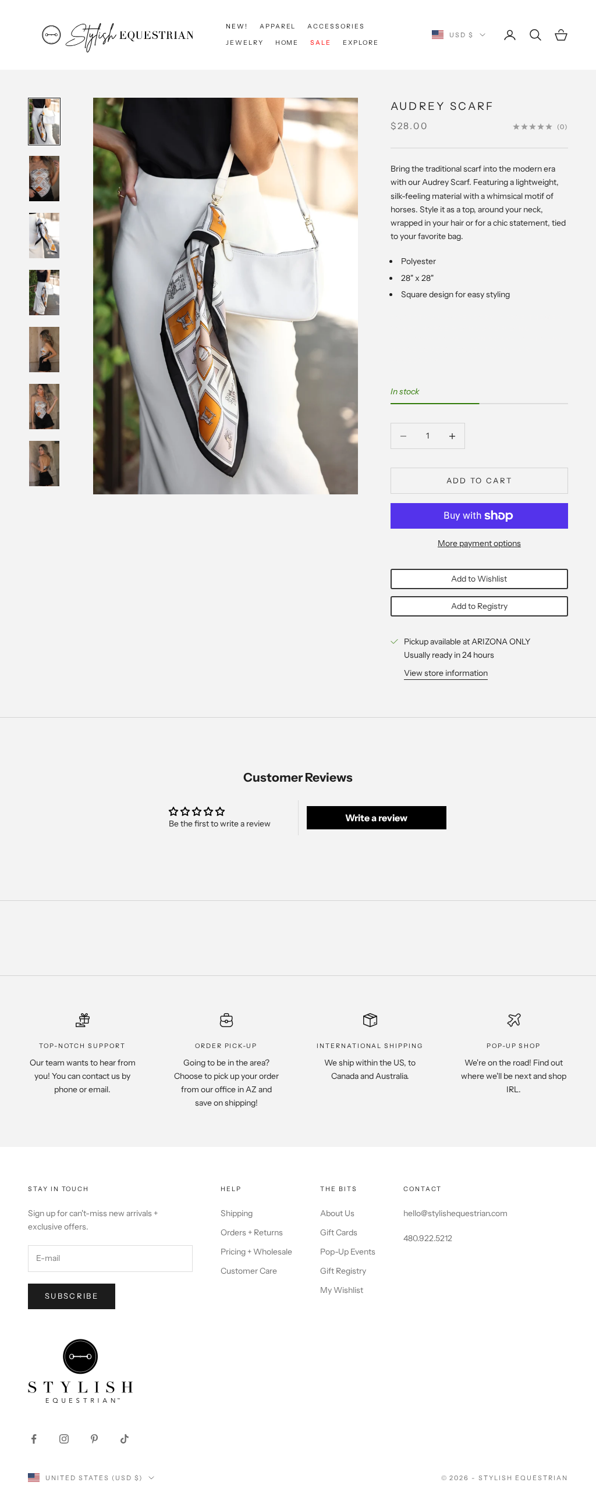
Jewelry (245, 43)
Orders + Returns (252, 1232)
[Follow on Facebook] (34, 1439)
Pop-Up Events (347, 1251)
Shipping (237, 1213)
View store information (446, 673)
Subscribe (71, 1295)
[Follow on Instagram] (64, 1439)
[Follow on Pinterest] (94, 1439)
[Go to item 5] (44, 349)
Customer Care (249, 1271)
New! (237, 26)
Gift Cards (338, 1232)
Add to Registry (479, 606)
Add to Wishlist (479, 578)
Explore (361, 43)
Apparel (278, 26)
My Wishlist (341, 1290)
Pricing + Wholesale (256, 1251)
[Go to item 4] (44, 292)
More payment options (479, 543)
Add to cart (479, 480)
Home (287, 43)
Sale (320, 43)
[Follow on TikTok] (124, 1439)
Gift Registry (343, 1271)
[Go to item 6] (44, 406)
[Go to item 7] (44, 463)
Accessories (335, 26)
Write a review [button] (376, 818)
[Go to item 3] (44, 235)
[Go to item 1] (44, 121)
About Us (337, 1213)
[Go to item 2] (44, 178)
